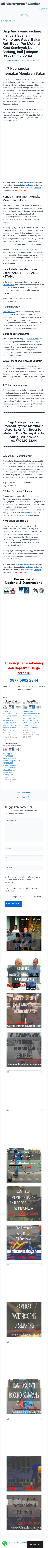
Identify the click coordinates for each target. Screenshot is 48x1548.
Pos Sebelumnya (24, 793)
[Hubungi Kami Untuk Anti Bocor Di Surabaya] (24, 1088)
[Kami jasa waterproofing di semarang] (24, 1319)
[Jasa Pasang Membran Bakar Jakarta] (24, 1126)
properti (21, 182)
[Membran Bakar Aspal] (24, 972)
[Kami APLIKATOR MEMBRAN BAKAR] (24, 1203)
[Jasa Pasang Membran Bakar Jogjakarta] (24, 1281)
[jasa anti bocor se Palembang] (24, 1512)
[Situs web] (24, 868)
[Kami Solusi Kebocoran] (24, 1165)
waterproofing (8, 285)
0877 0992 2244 (24, 680)
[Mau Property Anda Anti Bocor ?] (24, 1435)
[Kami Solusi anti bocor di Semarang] (24, 1396)
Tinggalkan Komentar (11, 60)
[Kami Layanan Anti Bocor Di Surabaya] (24, 1242)
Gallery (24, 15)
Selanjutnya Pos (24, 797)
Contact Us (8, 21)
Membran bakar (9, 312)
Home (43, 9)
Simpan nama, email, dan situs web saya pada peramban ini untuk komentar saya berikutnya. (22, 879)
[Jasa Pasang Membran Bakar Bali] (24, 1010)
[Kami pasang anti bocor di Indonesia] (24, 1473)
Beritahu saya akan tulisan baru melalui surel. (24, 897)
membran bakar (25, 249)
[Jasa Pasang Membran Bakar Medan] (24, 1049)
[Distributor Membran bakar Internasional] (24, 933)
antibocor (29, 185)
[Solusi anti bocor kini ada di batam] (24, 1358)
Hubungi (37, 188)
